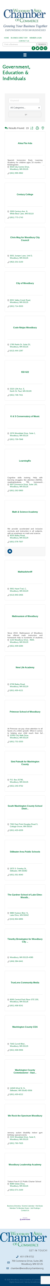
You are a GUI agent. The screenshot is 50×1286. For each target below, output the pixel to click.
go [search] (26, 114)
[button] (6, 128)
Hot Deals (39, 1206)
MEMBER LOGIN (36, 38)
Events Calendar (28, 1206)
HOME (6, 38)
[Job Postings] (9, 553)
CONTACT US (24, 41)
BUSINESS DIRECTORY (19, 38)
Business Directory (14, 1206)
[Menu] (24, 55)
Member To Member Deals (19, 1208)
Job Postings (35, 1208)
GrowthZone (35, 1282)
